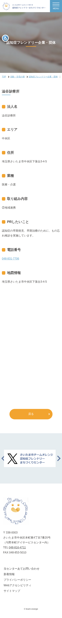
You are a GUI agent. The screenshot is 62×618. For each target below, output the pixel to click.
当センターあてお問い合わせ (21, 568)
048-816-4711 (17, 547)
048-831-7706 (10, 258)
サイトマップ (12, 590)
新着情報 (9, 574)
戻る (31, 413)
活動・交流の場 (17, 76)
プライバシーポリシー (17, 579)
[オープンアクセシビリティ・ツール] (5, 38)
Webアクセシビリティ (17, 585)
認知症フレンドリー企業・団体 (43, 76)
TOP (4, 76)
